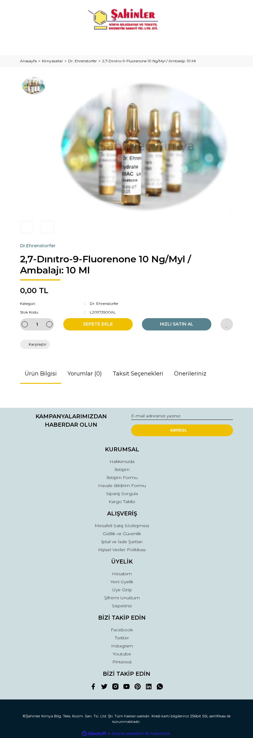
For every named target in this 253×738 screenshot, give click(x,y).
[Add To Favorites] (227, 324)
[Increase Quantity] (49, 324)
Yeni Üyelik (121, 581)
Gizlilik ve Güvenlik (122, 533)
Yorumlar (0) (85, 373)
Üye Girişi (122, 589)
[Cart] (225, 44)
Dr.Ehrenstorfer (38, 245)
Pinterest (122, 662)
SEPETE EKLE (98, 324)
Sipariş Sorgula (122, 493)
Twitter (122, 638)
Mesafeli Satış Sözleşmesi (122, 525)
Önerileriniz (190, 373)
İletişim (122, 469)
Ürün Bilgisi (41, 373)
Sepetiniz (122, 606)
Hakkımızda (122, 461)
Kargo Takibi (122, 501)
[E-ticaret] (126, 733)
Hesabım (122, 573)
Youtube (122, 654)
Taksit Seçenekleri (138, 373)
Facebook (122, 630)
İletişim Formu (122, 477)
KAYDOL (178, 430)
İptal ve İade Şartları (122, 541)
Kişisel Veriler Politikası (122, 549)
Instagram (122, 646)
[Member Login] (126, 44)
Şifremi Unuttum (122, 598)
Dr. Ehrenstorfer (104, 303)
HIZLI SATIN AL (176, 324)
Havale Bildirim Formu (122, 485)
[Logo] (126, 20)
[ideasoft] (94, 733)
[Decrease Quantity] (24, 324)
